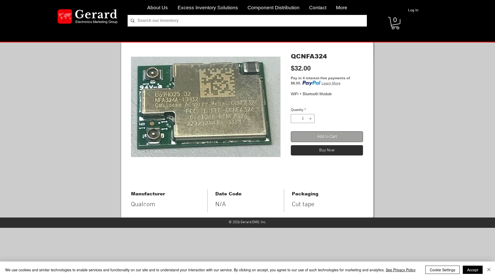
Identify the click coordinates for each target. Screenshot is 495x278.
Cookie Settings (442, 269)
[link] (395, 23)
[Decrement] (295, 118)
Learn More (331, 83)
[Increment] (311, 118)
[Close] (489, 270)
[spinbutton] (303, 118)
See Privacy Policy (401, 269)
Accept (472, 269)
